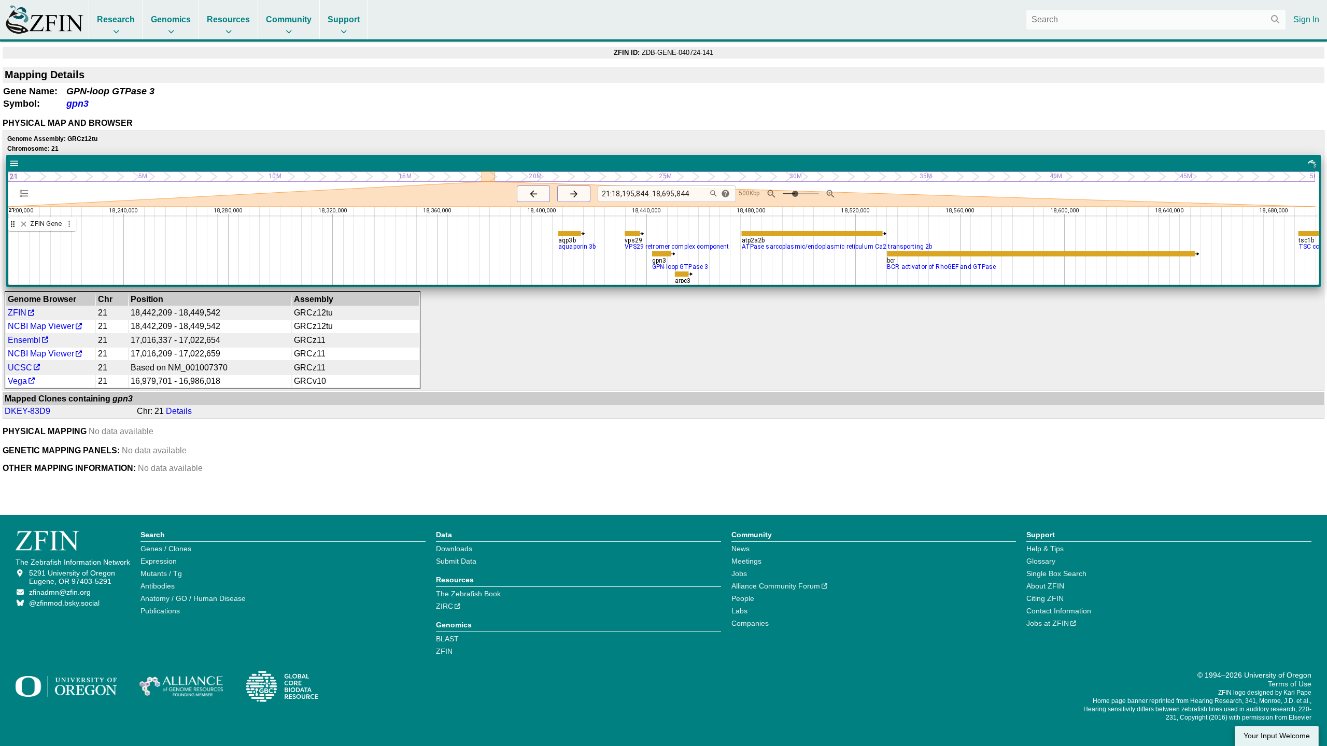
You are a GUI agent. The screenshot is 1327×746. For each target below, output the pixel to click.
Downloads (454, 548)
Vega (17, 381)
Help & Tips (1045, 548)
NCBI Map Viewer (41, 326)
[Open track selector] (26, 193)
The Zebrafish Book (468, 594)
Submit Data (456, 561)
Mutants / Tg (161, 573)
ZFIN (17, 312)
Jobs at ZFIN (1047, 623)
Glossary (1040, 561)
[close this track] (23, 224)
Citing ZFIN (1045, 598)
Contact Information (1058, 611)
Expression (158, 561)
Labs (739, 611)
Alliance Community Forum (775, 586)
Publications (160, 611)
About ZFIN (1045, 586)
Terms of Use (1289, 684)
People (742, 598)
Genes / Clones (165, 548)
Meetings (746, 561)
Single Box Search (1056, 573)
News (740, 548)
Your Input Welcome (1277, 736)
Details (179, 411)
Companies (750, 623)
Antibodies (157, 586)
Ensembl (24, 340)
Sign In (1306, 19)
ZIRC (444, 606)
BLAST (447, 639)
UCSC (20, 367)
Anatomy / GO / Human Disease (193, 598)
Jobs (739, 573)
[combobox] (1156, 20)
